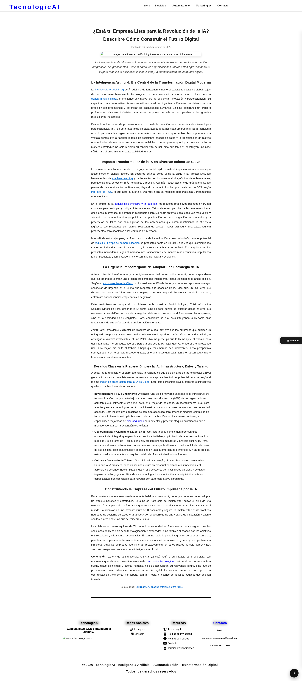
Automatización (181, 5)
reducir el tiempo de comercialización (117, 242)
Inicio (146, 5)
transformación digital (104, 98)
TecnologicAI (34, 6)
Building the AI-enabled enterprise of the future (159, 587)
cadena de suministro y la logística (136, 203)
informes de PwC (101, 191)
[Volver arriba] (294, 673)
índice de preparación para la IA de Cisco (124, 381)
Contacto (223, 5)
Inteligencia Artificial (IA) (109, 89)
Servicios (160, 5)
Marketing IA (203, 5)
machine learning (122, 178)
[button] (161, 5)
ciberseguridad (135, 421)
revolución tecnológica (160, 561)
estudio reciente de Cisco (118, 283)
